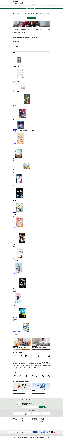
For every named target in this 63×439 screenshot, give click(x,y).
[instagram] (47, 432)
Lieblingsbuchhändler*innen (44, 421)
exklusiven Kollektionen (42, 365)
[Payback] (35, 432)
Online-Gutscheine (34, 422)
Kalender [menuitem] (44, 4)
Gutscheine (14, 52)
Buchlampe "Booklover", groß (16, 89)
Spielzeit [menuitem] (35, 4)
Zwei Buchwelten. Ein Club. (22, 388)
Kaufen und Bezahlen (34, 420)
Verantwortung (14, 424)
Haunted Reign (14, 63)
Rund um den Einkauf (34, 418)
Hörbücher (48, 356)
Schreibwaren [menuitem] (41, 4)
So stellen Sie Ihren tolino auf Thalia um (22, 344)
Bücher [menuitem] (14, 4)
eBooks (43, 356)
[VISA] (9, 432)
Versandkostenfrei (37, 376)
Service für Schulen (24, 423)
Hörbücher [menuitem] (32, 4)
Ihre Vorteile (42, 418)
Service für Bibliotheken (25, 424)
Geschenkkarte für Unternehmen (45, 424)
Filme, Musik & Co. (15, 356)
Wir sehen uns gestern (15, 143)
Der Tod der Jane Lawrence (16, 242)
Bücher (20, 356)
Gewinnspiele (26, 376)
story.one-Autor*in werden (44, 422)
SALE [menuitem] (46, 4)
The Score (14, 303)
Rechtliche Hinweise (24, 404)
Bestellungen (14, 50)
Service (23, 418)
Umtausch (43, 376)
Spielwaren (37, 356)
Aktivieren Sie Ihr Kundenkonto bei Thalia (41, 344)
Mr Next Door (14, 183)
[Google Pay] (21, 432)
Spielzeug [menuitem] (37, 4)
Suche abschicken (32, 1)
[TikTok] (52, 432)
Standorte (14, 423)
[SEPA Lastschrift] (16, 432)
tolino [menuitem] (29, 4)
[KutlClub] (40, 432)
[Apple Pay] (26, 432)
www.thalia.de (36, 362)
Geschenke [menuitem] (48, 4)
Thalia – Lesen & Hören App (44, 420)
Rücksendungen (24, 422)
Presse (13, 421)
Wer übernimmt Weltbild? (16, 41)
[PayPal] (30, 432)
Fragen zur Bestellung (34, 419)
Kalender (26, 356)
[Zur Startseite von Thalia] (16, 1)
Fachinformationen (15, 422)
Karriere (14, 420)
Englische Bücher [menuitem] (17, 4)
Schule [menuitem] (20, 4)
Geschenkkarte (43, 423)
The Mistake (14, 273)
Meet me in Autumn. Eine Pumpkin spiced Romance (18, 103)
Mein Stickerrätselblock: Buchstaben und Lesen (18, 331)
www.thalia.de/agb (23, 369)
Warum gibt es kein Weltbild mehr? (17, 39)
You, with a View (14, 227)
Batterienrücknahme (24, 421)
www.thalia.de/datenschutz (30, 369)
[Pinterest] (49, 432)
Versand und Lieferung (34, 421)
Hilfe (22, 419)
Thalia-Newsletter (36, 367)
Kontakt (23, 420)
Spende (20, 376)
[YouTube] (54, 432)
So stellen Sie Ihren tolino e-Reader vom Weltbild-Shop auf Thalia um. (31, 33)
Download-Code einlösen (35, 423)
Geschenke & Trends (32, 356)
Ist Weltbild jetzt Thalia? (15, 43)
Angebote (48, 376)
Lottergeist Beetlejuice (15, 129)
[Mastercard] (12, 432)
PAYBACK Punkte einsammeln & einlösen (41, 388)
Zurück (13, 356)
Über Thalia (14, 418)
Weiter (49, 4)
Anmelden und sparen (42, 407)
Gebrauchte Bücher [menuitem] (24, 4)
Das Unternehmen (15, 419)
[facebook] (44, 432)
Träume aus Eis (14, 212)
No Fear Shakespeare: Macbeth (16, 317)
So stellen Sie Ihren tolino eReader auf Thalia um (31, 8)
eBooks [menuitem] (27, 4)
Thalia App (42, 419)
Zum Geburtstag (32, 376)
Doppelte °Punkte (15, 376)
